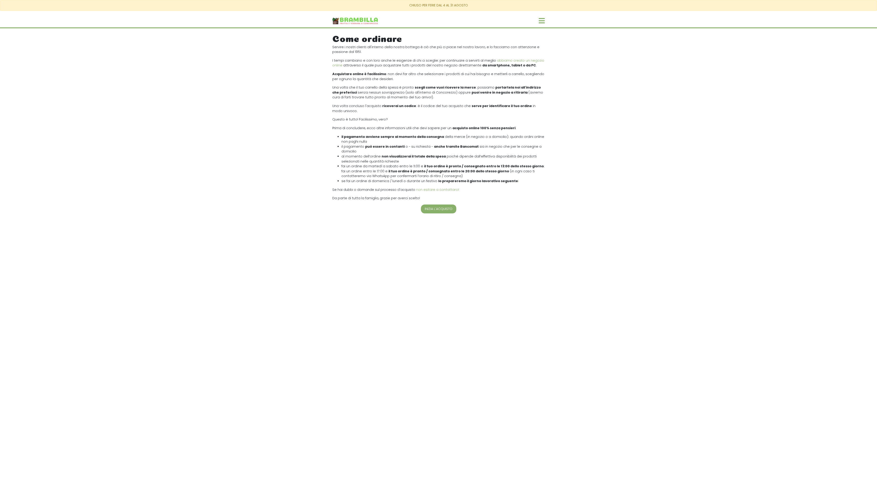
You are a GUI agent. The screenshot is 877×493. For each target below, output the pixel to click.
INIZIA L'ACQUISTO (438, 209)
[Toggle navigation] (542, 20)
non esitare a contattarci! (437, 189)
